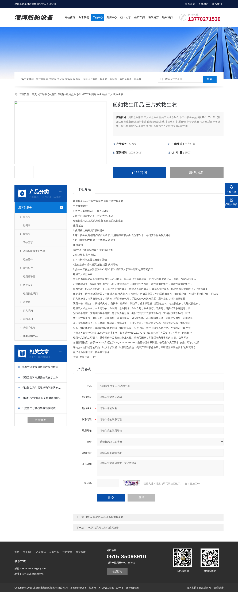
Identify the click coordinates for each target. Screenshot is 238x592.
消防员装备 (57, 94)
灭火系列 (28, 310)
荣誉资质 (81, 552)
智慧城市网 (205, 587)
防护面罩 (28, 242)
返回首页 (190, 3)
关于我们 (84, 17)
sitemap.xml (132, 587)
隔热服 (26, 216)
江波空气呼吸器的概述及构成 (39, 408)
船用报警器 (29, 276)
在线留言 (203, 3)
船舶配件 (28, 259)
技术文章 (125, 17)
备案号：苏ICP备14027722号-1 (106, 587)
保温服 (26, 233)
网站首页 (70, 17)
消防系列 (28, 319)
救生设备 (28, 285)
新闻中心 (111, 17)
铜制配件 (28, 268)
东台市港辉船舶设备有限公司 (40, 3)
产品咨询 (139, 172)
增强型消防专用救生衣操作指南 (40, 367)
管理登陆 (219, 587)
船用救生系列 (74, 94)
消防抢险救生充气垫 (34, 251)
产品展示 (41, 552)
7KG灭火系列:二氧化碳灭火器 (102, 527)
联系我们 (217, 3)
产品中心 (98, 17)
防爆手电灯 (29, 327)
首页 (35, 94)
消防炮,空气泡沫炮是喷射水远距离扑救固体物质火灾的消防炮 (42, 397)
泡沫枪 (26, 302)
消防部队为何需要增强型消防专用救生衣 (42, 387)
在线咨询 (117, 571)
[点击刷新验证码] (131, 483)
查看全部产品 (30, 336)
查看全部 (40, 420)
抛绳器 (26, 225)
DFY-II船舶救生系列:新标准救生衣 (104, 517)
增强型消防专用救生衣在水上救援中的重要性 (42, 377)
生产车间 (139, 17)
